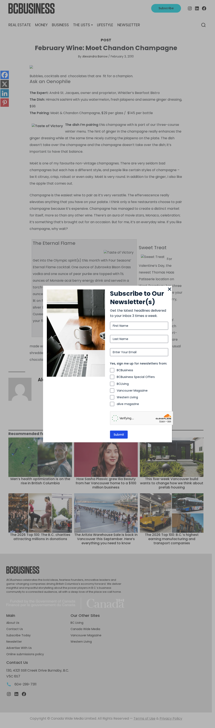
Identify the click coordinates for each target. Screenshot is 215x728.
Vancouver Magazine (132, 390)
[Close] (169, 289)
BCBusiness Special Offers (136, 377)
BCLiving (123, 384)
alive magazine (128, 404)
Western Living (127, 397)
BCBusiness (125, 370)
